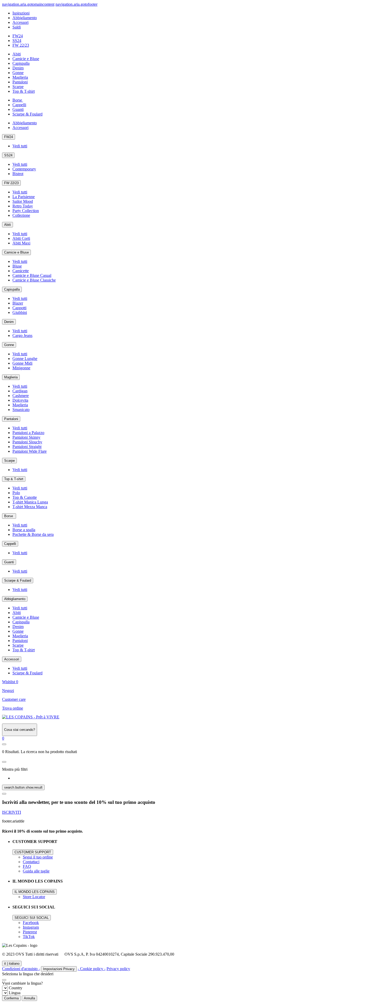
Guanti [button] (18, 109)
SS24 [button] (16, 40)
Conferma (11, 998)
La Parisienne (23, 196)
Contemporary (24, 169)
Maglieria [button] (20, 77)
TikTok (29, 936)
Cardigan (19, 391)
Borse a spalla (23, 530)
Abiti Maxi (21, 243)
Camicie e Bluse (16, 252)
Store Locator (34, 896)
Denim (9, 322)
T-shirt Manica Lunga (30, 502)
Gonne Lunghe (24, 358)
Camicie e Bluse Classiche (34, 280)
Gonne (9, 345)
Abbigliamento (14, 599)
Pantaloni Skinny (26, 437)
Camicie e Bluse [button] (25, 58)
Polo (16, 492)
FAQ (27, 866)
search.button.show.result (23, 787)
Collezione (21, 215)
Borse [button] (17, 100)
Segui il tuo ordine (38, 857)
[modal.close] (4, 762)
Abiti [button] (16, 54)
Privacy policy (118, 968)
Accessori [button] (20, 22)
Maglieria (11, 377)
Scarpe (9, 461)
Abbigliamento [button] (24, 18)
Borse (9, 516)
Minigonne (21, 368)
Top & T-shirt (13, 479)
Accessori (11, 659)
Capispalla (12, 289)
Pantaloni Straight (26, 446)
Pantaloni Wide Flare (29, 451)
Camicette (20, 271)
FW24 (8, 137)
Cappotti (19, 308)
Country (15, 988)
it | (11, 963)
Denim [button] (18, 68)
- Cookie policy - (91, 968)
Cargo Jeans (22, 335)
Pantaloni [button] (20, 82)
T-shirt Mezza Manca (29, 506)
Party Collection (25, 210)
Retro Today (22, 206)
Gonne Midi (22, 363)
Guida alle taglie (36, 871)
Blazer (17, 303)
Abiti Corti (21, 238)
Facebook (31, 922)
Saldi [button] (16, 27)
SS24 (8, 155)
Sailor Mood (22, 201)
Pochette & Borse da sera (33, 534)
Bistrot (17, 173)
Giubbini (19, 312)
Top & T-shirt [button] (23, 91)
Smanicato (21, 409)
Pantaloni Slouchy (27, 442)
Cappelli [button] (19, 105)
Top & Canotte (24, 497)
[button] (3, 738)
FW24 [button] (17, 36)
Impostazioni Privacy (59, 969)
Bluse (17, 266)
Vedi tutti (19, 146)
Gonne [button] (18, 72)
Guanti (9, 562)
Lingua (14, 993)
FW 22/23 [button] (20, 45)
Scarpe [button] (18, 86)
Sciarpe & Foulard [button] (27, 114)
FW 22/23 (11, 183)
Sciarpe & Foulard (17, 580)
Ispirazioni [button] (21, 13)
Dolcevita (20, 400)
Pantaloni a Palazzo (28, 432)
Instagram (31, 927)
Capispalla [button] (21, 63)
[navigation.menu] (4, 744)
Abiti (7, 225)
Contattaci (31, 862)
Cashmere (20, 395)
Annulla (29, 998)
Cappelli (10, 544)
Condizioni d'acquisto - (21, 968)
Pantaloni (11, 419)
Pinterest (30, 932)
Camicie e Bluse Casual (31, 275)
